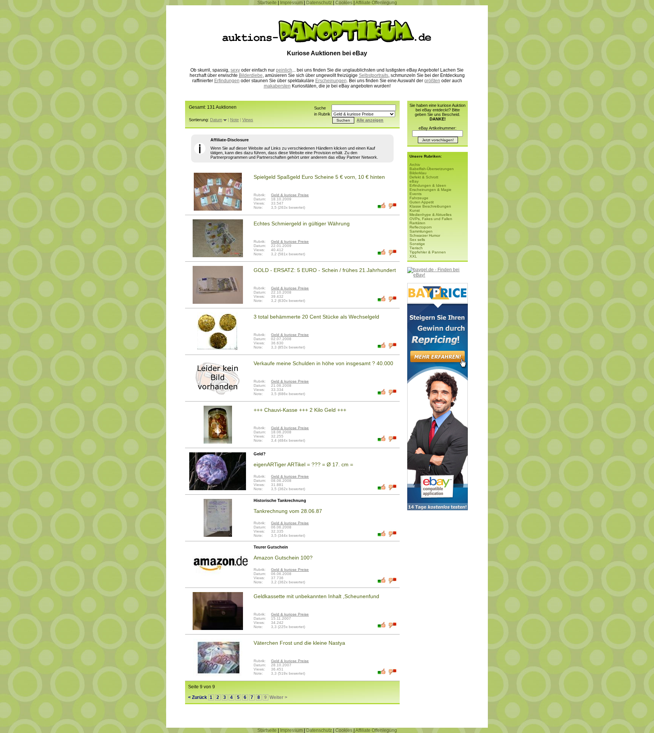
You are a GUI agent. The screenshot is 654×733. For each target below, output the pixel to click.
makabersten (277, 86)
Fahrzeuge (419, 198)
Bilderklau (418, 173)
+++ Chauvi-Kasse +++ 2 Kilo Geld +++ (300, 410)
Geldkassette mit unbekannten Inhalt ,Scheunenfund (316, 596)
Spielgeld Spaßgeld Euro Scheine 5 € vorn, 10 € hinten (319, 177)
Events (416, 194)
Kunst (415, 210)
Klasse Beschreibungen (430, 206)
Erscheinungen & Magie (431, 190)
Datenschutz (319, 2)
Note (234, 119)
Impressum (291, 2)
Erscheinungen (331, 80)
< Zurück (197, 697)
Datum (216, 119)
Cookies (343, 2)
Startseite (267, 2)
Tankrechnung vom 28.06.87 (288, 511)
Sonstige (417, 244)
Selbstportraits (373, 75)
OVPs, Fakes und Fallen (431, 219)
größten (432, 80)
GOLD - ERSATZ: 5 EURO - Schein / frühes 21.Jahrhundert (325, 270)
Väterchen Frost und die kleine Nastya (299, 643)
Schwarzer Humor (425, 235)
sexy (235, 70)
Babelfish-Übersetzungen (432, 169)
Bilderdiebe (251, 75)
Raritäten (417, 223)
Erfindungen (227, 80)
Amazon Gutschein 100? (283, 558)
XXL (413, 256)
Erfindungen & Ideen (428, 185)
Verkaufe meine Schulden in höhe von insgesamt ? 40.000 (323, 363)
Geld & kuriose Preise (290, 195)
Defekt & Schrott (424, 177)
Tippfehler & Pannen (428, 252)
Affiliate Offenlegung (376, 2)
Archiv (415, 165)
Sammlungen (421, 231)
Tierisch (416, 248)
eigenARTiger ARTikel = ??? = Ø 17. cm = (303, 464)
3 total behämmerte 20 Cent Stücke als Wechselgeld (316, 317)
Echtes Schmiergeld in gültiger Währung (302, 223)
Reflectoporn (421, 227)
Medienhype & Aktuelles (431, 215)
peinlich (284, 70)
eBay (414, 181)
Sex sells (417, 240)
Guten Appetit (422, 202)
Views (247, 119)
